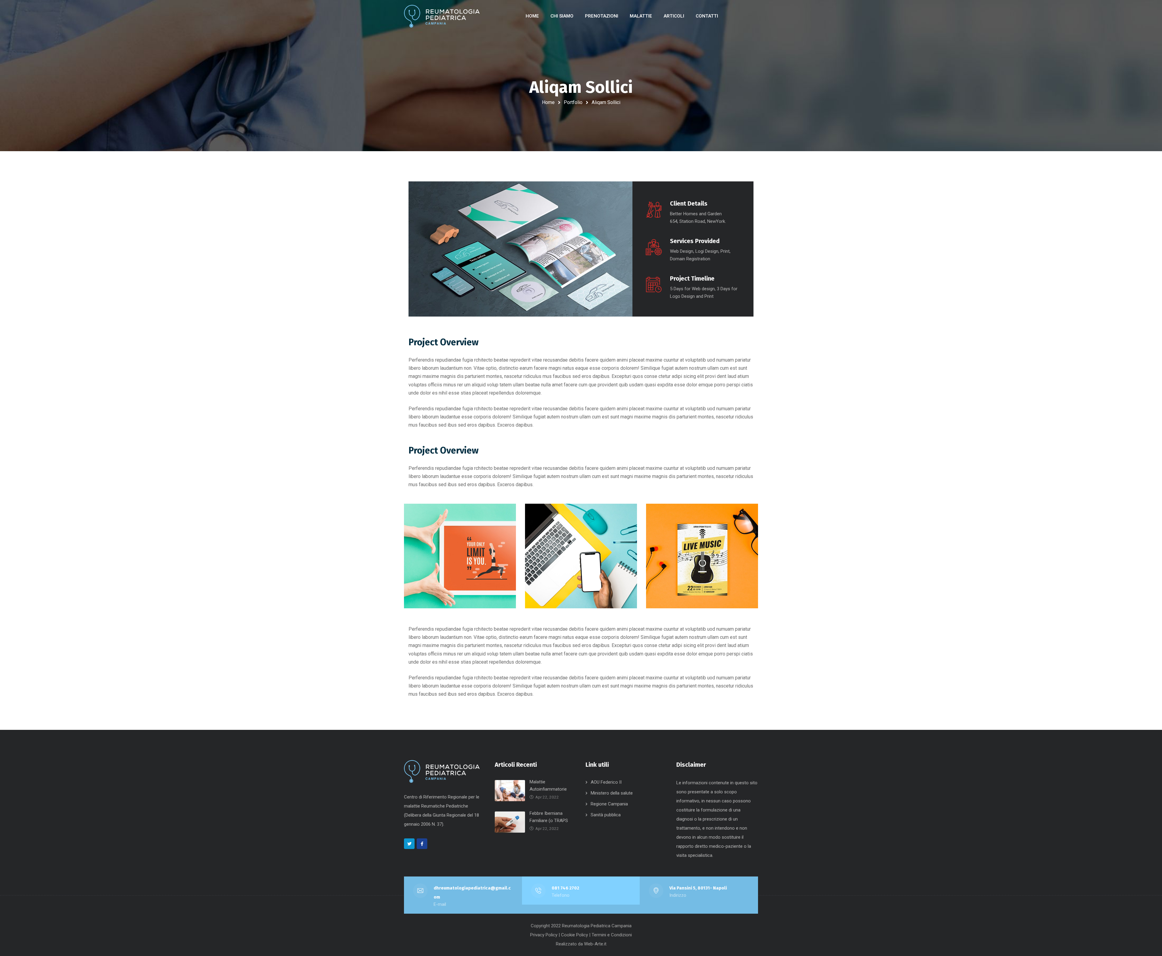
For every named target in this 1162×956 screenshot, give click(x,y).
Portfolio (573, 102)
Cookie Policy (574, 935)
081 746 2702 (565, 888)
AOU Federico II (606, 782)
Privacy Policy (543, 935)
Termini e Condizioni (612, 935)
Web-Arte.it (595, 944)
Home (548, 102)
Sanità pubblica (606, 815)
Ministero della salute (612, 793)
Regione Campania (609, 804)
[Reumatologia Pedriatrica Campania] (442, 16)
